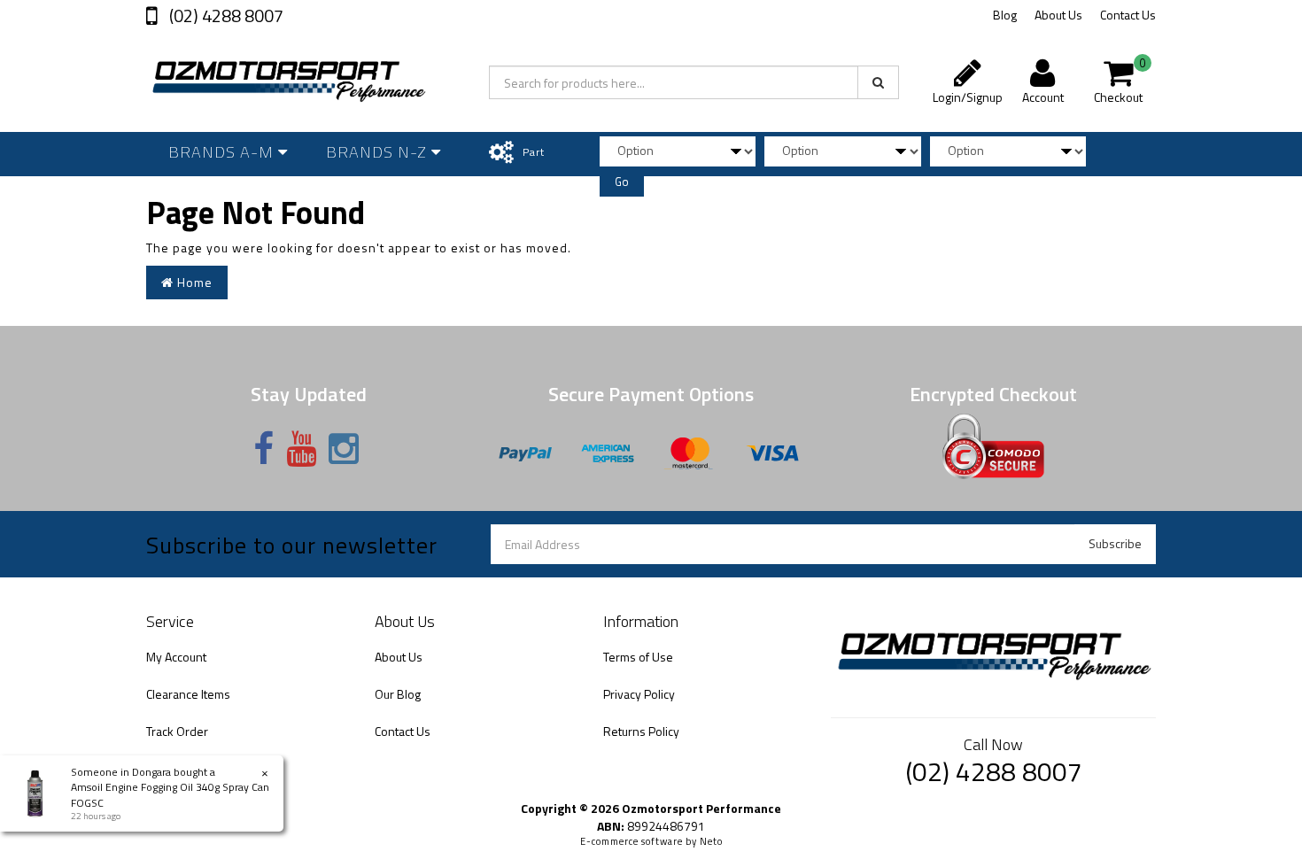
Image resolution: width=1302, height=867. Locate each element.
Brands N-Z (378, 152)
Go (622, 181)
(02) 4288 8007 (224, 15)
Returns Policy (641, 731)
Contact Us (1128, 14)
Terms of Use (638, 656)
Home (193, 282)
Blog (1005, 14)
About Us (1058, 14)
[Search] (878, 82)
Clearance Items (188, 694)
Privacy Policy (639, 694)
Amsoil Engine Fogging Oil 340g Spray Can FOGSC (170, 794)
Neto (711, 841)
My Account (176, 656)
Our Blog (398, 694)
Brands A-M (223, 152)
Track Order (177, 731)
